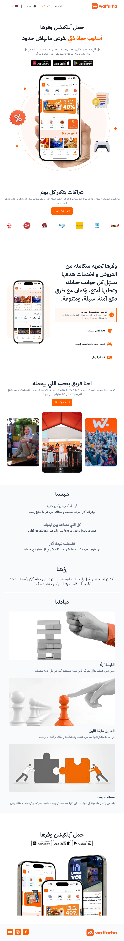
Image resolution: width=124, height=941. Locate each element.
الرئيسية (58, 6)
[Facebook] (26, 932)
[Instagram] (18, 932)
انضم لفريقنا (64, 402)
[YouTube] (10, 932)
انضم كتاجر (46, 6)
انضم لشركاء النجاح (62, 211)
